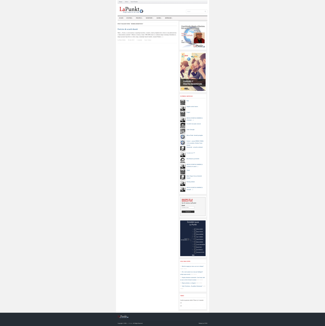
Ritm (188, 100)
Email (183, 205)
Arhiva (126, 1)
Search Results (134, 1)
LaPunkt (130, 323)
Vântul (188, 170)
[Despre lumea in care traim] (131, 9)
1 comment (139, 40)
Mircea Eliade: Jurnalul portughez (195, 135)
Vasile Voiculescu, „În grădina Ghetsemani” (192, 286)
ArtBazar (167, 18)
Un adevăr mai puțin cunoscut (194, 123)
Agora (158, 18)
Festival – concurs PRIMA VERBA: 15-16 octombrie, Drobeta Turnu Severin (195, 143)
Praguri (188, 112)
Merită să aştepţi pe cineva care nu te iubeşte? (193, 266)
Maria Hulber (122, 40)
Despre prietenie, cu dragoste (189, 283)
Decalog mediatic (191, 181)
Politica (138, 18)
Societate (148, 18)
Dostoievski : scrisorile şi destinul (195, 147)
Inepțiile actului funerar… (193, 106)
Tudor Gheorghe (190, 129)
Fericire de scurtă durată (128, 29)
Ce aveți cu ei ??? (191, 153)
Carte (145, 40)
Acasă (121, 18)
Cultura (128, 18)
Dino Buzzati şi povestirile (193, 158)
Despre (120, 1)
